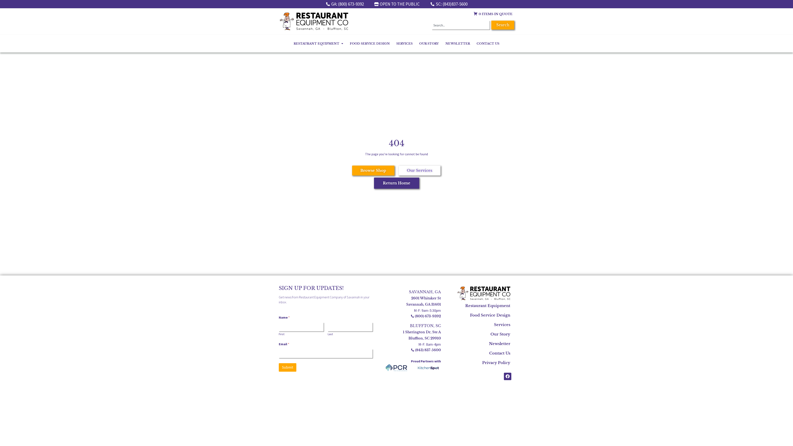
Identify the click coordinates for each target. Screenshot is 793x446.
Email (284, 344)
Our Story (429, 43)
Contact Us (488, 43)
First (281, 334)
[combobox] (461, 25)
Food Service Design (370, 43)
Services (404, 43)
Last (330, 334)
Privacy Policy (496, 363)
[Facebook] (507, 376)
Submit (287, 367)
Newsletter (457, 43)
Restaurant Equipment (316, 43)
